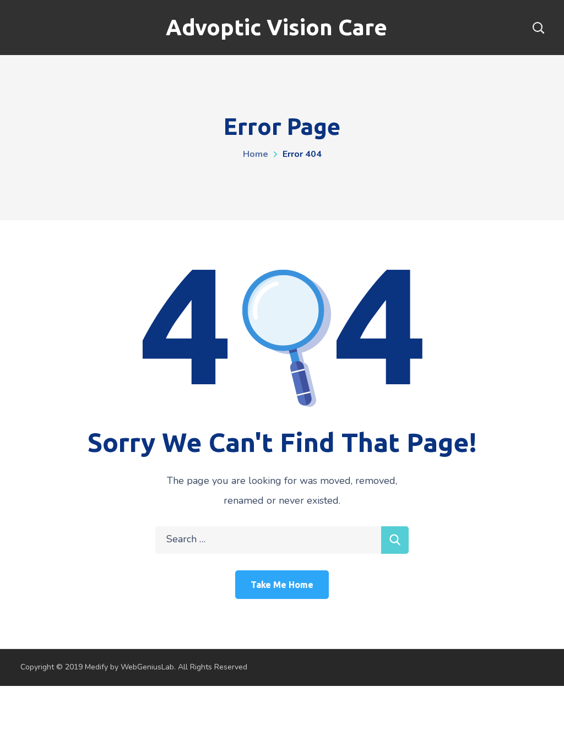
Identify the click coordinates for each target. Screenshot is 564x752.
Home (255, 154)
